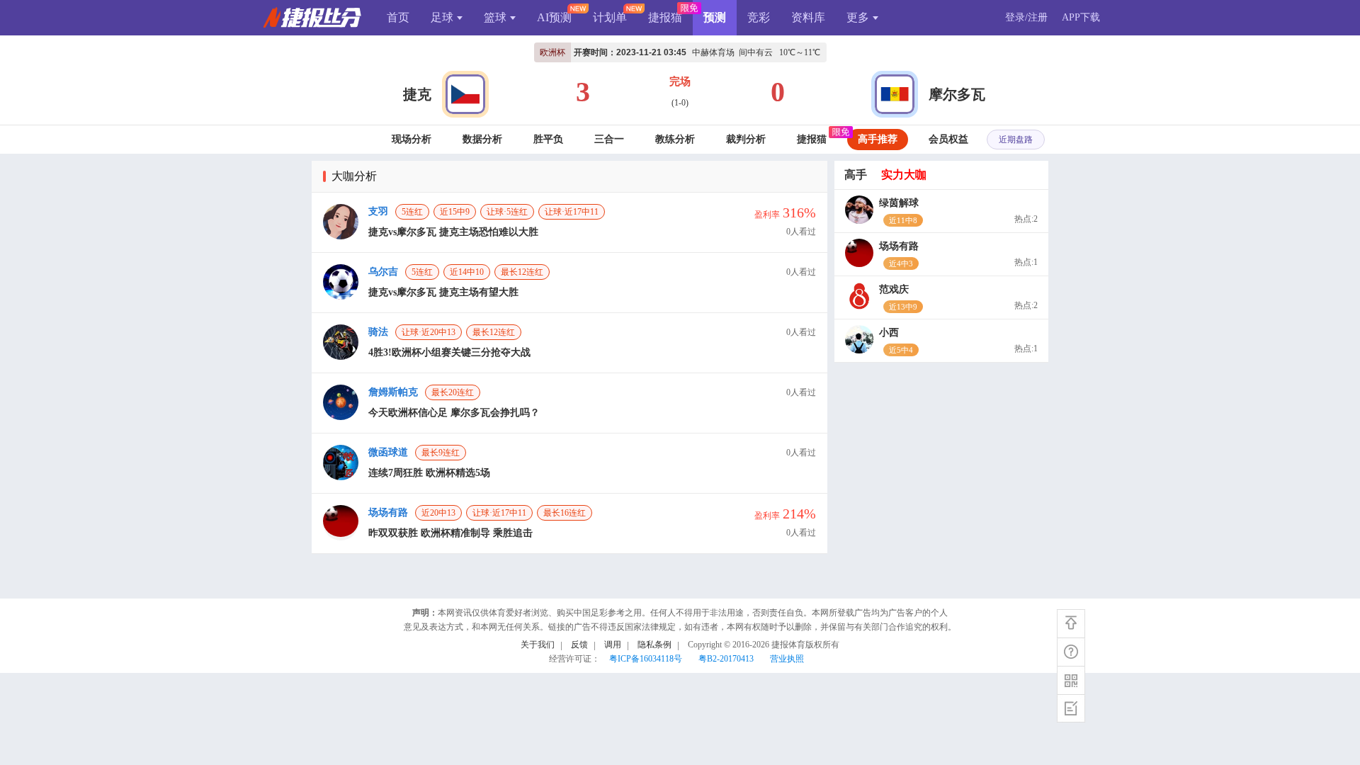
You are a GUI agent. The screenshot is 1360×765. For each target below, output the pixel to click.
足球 (442, 17)
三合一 (609, 139)
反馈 (579, 645)
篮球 (495, 17)
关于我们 (538, 645)
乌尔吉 (383, 271)
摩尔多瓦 (957, 94)
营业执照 (787, 659)
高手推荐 (877, 139)
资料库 (808, 17)
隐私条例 (655, 645)
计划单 (610, 17)
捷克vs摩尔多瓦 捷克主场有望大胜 (443, 292)
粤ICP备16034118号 (645, 659)
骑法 (378, 332)
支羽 (378, 211)
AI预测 (554, 17)
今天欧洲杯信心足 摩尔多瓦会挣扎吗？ (454, 412)
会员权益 (948, 139)
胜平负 (548, 139)
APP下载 (1081, 17)
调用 (612, 645)
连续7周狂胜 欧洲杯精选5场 (429, 473)
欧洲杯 (552, 52)
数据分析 (482, 139)
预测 (714, 17)
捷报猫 (665, 17)
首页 (398, 17)
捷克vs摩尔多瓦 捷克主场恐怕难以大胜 (453, 232)
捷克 (417, 94)
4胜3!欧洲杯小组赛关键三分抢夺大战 (449, 352)
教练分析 (675, 139)
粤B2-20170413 (726, 659)
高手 (855, 175)
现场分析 (411, 139)
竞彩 (758, 17)
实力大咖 (903, 175)
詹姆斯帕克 (393, 392)
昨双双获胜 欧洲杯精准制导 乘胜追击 (450, 533)
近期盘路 (1016, 139)
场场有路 (388, 512)
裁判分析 (746, 139)
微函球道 (388, 452)
